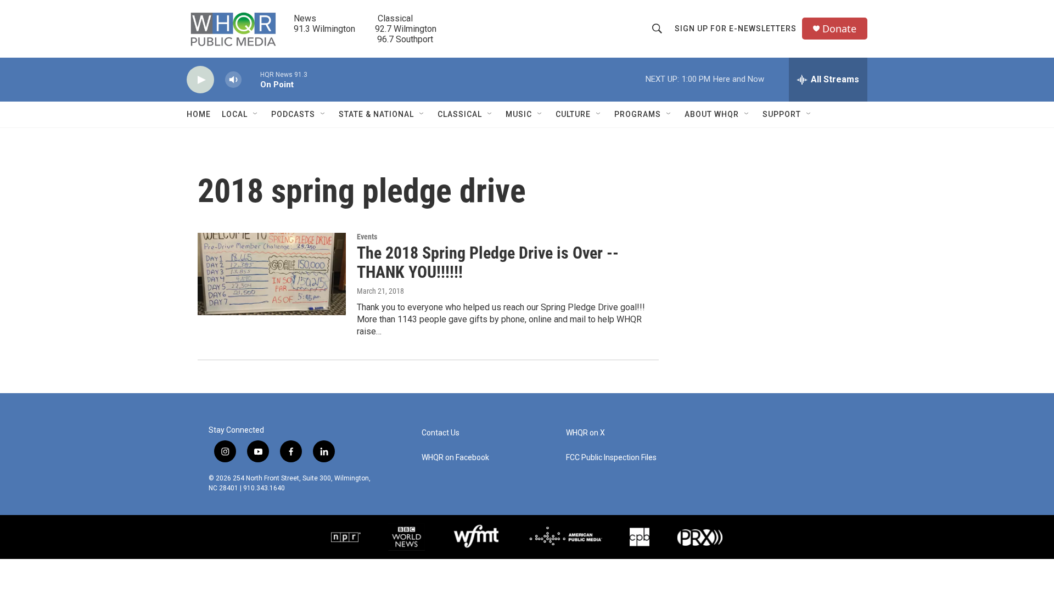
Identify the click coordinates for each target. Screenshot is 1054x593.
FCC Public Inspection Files (611, 458)
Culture (573, 114)
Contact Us (440, 433)
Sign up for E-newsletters (736, 28)
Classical (460, 114)
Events (367, 236)
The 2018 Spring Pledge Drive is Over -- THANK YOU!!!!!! (488, 262)
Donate (839, 29)
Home (199, 114)
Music (519, 114)
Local (235, 114)
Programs (637, 114)
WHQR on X (585, 433)
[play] (200, 80)
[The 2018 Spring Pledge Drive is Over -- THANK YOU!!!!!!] (272, 274)
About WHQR (712, 114)
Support (782, 114)
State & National (376, 114)
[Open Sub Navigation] (255, 114)
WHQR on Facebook (455, 458)
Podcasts (293, 114)
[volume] (233, 80)
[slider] (251, 79)
